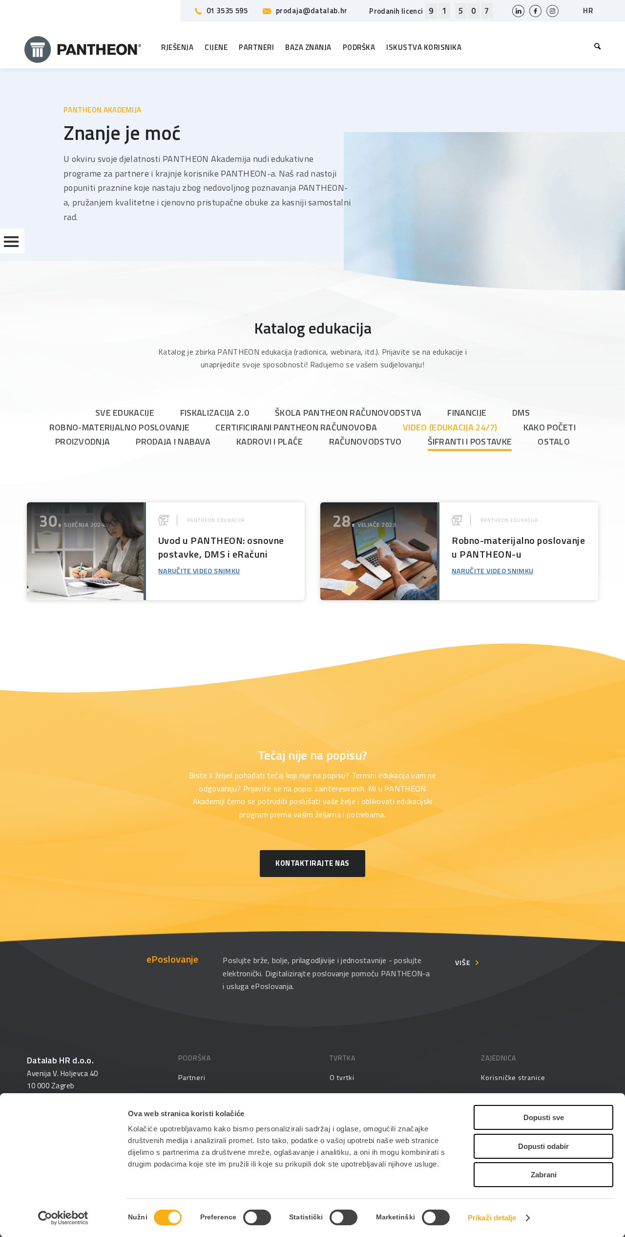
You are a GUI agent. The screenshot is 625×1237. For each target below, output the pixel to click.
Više (463, 962)
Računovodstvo (365, 441)
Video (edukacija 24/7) (450, 427)
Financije (466, 412)
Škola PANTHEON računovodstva (348, 412)
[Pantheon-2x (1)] (83, 47)
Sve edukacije (124, 412)
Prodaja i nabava (173, 441)
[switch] (257, 1217)
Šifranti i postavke (470, 441)
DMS (521, 412)
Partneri (191, 1077)
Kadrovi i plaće (269, 441)
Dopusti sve (543, 1117)
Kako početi (549, 427)
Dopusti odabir (543, 1146)
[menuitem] (595, 47)
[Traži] (595, 47)
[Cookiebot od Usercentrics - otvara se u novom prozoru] (63, 1218)
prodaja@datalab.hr (312, 10)
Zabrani (544, 1174)
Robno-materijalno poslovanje (119, 427)
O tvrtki (342, 1077)
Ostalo (554, 441)
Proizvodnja (82, 441)
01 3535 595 (227, 10)
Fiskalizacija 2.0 (214, 412)
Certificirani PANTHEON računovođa (296, 427)
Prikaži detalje (492, 1218)
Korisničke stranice (513, 1077)
